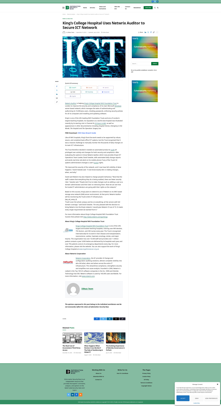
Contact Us (127, 8)
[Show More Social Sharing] (157, 32)
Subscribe (148, 7)
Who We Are (117, 8)
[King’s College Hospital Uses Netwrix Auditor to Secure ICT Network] (94, 57)
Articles (92, 7)
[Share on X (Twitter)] (148, 32)
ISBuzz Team (71, 32)
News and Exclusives (102, 8)
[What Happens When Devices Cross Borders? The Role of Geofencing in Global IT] (94, 337)
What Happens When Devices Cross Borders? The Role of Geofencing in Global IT (93, 349)
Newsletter (137, 7)
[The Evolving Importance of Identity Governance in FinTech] (115, 337)
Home (85, 7)
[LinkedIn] (57, 94)
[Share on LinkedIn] (145, 32)
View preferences (211, 398)
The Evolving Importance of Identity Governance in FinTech (115, 348)
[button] (217, 384)
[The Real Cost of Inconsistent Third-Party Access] (72, 337)
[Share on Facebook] (151, 32)
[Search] (157, 8)
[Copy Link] (153, 32)
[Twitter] (57, 90)
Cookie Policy (196, 403)
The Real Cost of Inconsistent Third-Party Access (71, 348)
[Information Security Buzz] (73, 7)
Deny (197, 398)
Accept (183, 398)
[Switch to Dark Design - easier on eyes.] (155, 7)
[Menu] (63, 7)
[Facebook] (57, 86)
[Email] (57, 98)
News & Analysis (71, 14)
